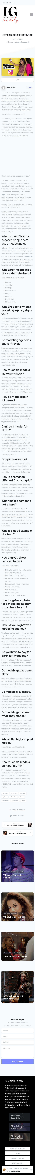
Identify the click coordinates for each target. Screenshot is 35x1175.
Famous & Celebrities (17, 1148)
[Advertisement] (17, 156)
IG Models (13, 797)
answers (13, 793)
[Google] (7, 2)
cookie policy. (15, 1171)
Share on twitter (18, 816)
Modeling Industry (17, 1163)
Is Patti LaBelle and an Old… (16, 956)
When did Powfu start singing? (13, 876)
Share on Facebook (18, 810)
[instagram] (13, 2)
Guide (20, 39)
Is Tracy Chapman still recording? (13, 997)
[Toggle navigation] (32, 14)
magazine (6, 800)
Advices (5, 793)
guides (5, 797)
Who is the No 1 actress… (14, 917)
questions (15, 800)
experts (22, 793)
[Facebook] (3, 2)
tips (23, 800)
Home (14, 39)
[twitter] (10, 2)
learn (21, 797)
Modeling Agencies (17, 1158)
